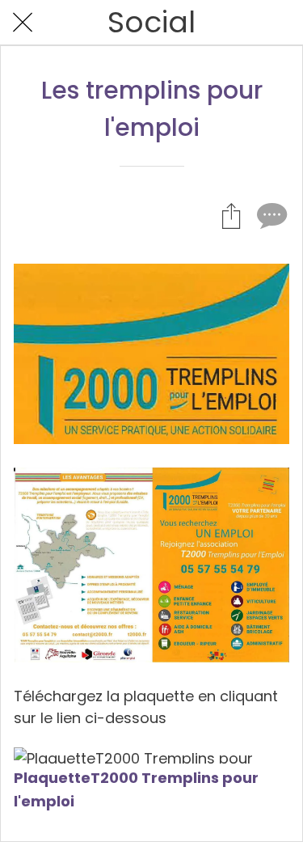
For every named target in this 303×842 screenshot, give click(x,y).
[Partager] (231, 215)
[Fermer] (22, 22)
